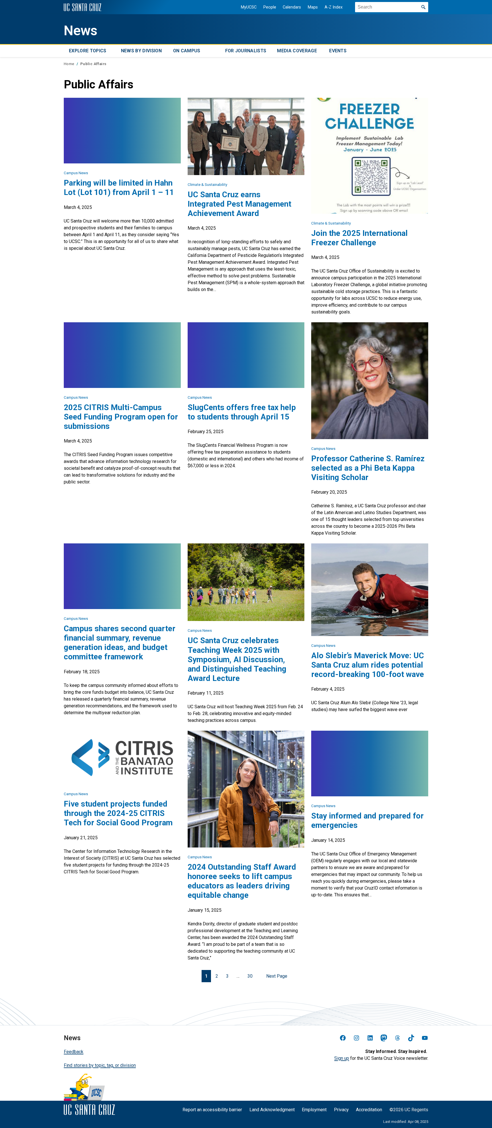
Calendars (292, 7)
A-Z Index (334, 7)
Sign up (341, 1058)
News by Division (141, 50)
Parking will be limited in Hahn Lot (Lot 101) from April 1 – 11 (119, 187)
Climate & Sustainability (207, 184)
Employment (314, 1109)
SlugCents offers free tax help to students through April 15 (242, 412)
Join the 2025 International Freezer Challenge (359, 237)
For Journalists (245, 50)
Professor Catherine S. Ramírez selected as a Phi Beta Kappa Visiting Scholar (368, 468)
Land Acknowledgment (272, 1109)
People (269, 7)
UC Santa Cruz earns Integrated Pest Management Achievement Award (239, 204)
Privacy (341, 1109)
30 (250, 976)
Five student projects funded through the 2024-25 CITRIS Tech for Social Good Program (118, 813)
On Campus (186, 50)
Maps (313, 7)
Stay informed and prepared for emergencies (367, 820)
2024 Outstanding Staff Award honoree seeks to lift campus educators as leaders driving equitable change (242, 881)
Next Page (276, 976)
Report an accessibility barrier (212, 1109)
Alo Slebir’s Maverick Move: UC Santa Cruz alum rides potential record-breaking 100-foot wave (367, 665)
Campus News (76, 173)
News (80, 31)
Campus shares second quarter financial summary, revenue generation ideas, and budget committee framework (119, 642)
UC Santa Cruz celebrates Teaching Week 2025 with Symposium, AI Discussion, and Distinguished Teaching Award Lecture (237, 659)
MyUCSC (249, 7)
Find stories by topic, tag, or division (100, 1065)
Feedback (73, 1051)
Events (338, 50)
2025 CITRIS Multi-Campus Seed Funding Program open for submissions (121, 417)
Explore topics (87, 50)
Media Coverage (297, 50)
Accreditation (369, 1109)
